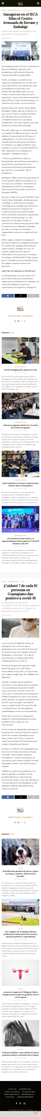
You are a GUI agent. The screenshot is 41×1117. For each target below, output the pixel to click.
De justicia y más (28, 1092)
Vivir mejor (10, 1097)
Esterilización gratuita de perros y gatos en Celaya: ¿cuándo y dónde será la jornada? (20, 873)
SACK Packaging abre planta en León (20, 370)
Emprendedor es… (14, 10)
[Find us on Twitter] (20, 1103)
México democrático (11, 1094)
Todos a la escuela (12, 1092)
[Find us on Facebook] (16, 1103)
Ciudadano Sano (13, 581)
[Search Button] (38, 3)
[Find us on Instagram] (24, 1103)
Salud (23, 581)
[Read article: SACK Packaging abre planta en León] (20, 350)
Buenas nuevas (28, 10)
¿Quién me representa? (25, 1097)
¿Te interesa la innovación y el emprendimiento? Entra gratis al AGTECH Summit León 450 (20, 541)
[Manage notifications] (35, 1112)
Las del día (12, 1089)
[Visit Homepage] (20, 3)
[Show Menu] (3, 3)
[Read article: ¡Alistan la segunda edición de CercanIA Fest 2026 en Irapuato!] (20, 406)
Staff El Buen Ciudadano (20, 316)
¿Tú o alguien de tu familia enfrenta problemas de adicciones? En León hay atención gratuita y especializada (20, 934)
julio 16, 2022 (6, 38)
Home (4, 10)
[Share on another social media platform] (33, 296)
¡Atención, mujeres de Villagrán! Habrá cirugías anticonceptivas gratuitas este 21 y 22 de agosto (20, 994)
